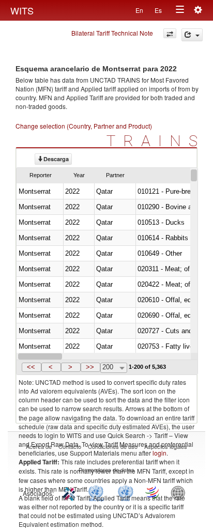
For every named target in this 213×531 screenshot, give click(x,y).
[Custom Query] (169, 33)
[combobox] (113, 368)
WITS (22, 10)
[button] (31, 367)
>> (90, 367)
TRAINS (155, 141)
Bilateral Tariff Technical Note (112, 32)
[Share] (192, 34)
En (139, 10)
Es (158, 10)
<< (31, 367)
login (159, 452)
